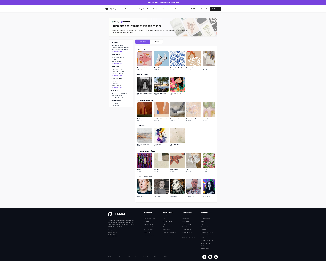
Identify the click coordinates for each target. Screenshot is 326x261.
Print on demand (186, 216)
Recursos (178, 9)
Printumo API (166, 229)
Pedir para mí (185, 235)
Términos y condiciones (125, 257)
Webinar (203, 221)
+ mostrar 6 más (117, 51)
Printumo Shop (167, 235)
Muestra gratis (140, 9)
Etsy (164, 218)
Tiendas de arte (186, 229)
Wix (164, 224)
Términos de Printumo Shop (155, 257)
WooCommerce (167, 221)
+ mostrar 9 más (117, 75)
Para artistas (185, 227)
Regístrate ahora (205, 248)
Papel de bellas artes (149, 218)
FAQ (202, 224)
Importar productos (149, 235)
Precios (155, 9)
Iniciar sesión (203, 9)
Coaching (203, 229)
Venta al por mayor (187, 224)
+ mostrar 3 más (117, 87)
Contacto (203, 246)
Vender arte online (187, 232)
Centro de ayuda (206, 218)
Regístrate (150, 2)
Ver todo (156, 41)
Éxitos (149, 9)
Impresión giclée (148, 224)
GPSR (165, 257)
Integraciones (166, 9)
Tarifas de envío (148, 229)
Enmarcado (147, 221)
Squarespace (166, 227)
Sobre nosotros (205, 243)
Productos (128, 9)
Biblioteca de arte (206, 235)
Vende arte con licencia (188, 237)
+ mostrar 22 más (117, 63)
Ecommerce (185, 221)
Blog (202, 216)
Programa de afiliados (207, 240)
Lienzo (145, 216)
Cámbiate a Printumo (207, 232)
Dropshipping (185, 218)
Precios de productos (150, 227)
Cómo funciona (205, 227)
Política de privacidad (140, 257)
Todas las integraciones (169, 232)
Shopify (165, 216)
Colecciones (143, 41)
